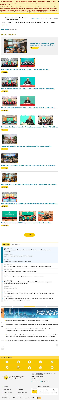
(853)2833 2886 (35, 381)
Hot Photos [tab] (16, 244)
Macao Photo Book (8, 395)
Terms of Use (21, 395)
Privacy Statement (22, 392)
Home (2, 29)
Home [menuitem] (3, 22)
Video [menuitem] (21, 22)
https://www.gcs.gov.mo (37, 376)
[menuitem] (9, 22)
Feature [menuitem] (39, 22)
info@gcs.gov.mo (36, 378)
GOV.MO (6, 386)
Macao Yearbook (8, 392)
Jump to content (35, 18)
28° (51, 18)
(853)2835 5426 (46, 381)
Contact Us (20, 389)
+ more (55, 345)
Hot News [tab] (6, 244)
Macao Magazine (8, 389)
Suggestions (21, 386)
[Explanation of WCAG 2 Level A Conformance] (38, 397)
